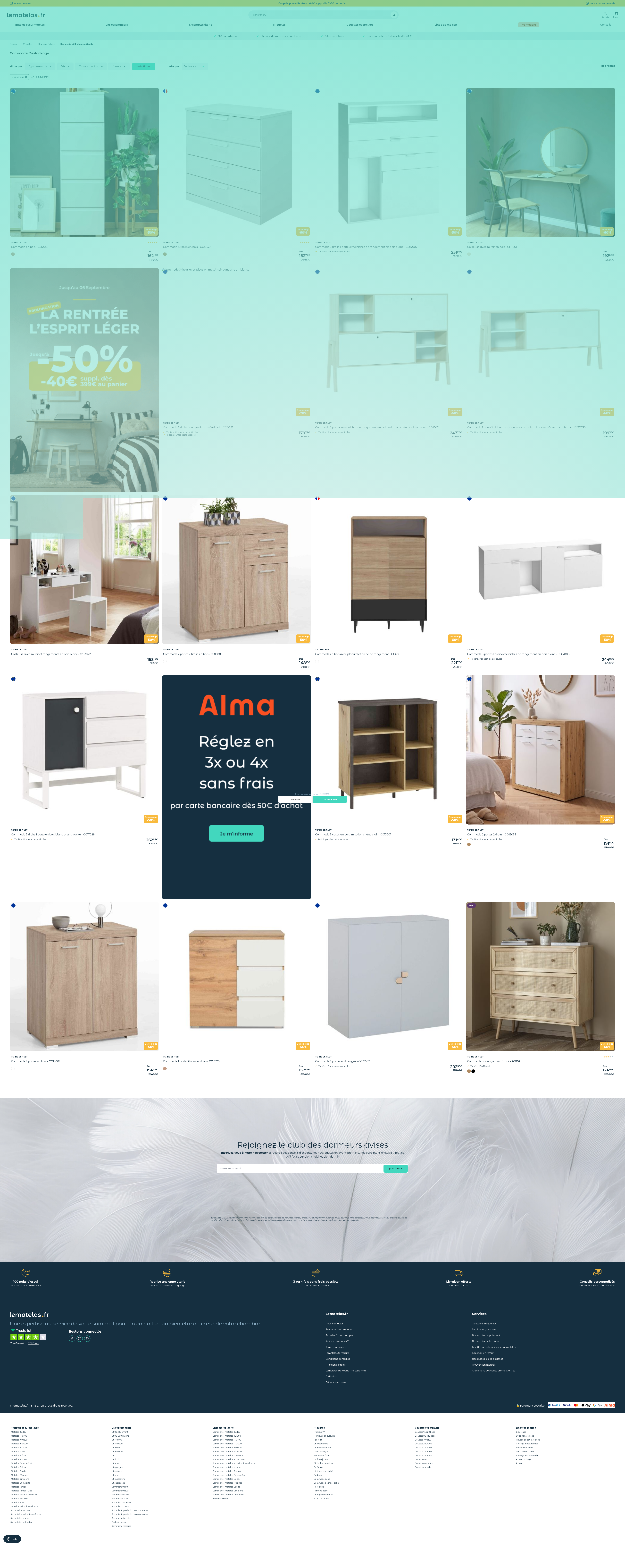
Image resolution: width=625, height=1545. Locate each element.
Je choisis (295, 799)
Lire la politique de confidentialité (296, 789)
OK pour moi (330, 799)
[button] (6, 1539)
